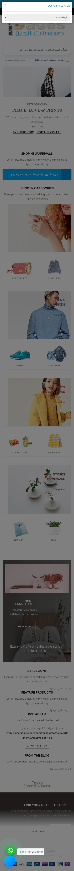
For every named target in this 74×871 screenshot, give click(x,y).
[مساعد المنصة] (9, 861)
